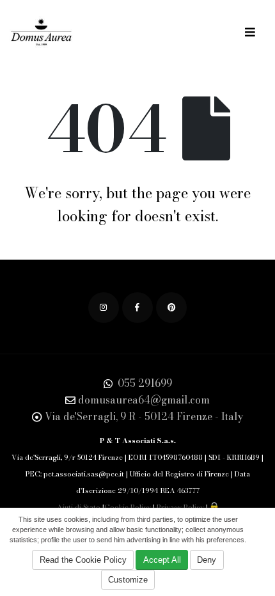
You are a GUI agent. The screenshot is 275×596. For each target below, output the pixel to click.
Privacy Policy (180, 507)
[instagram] (103, 307)
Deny (206, 560)
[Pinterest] (171, 307)
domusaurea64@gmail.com (144, 399)
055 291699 (143, 383)
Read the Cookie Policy (83, 560)
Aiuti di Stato (78, 507)
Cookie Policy (127, 507)
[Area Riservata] (214, 507)
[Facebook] (137, 307)
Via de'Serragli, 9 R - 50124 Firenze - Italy (144, 416)
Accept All (162, 560)
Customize (128, 579)
